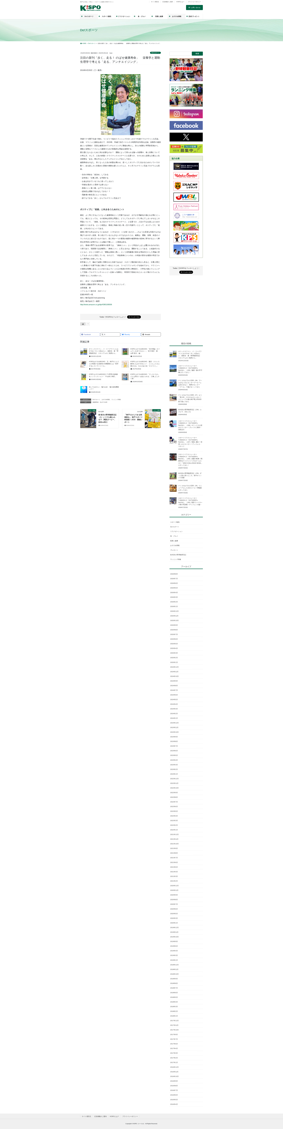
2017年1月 (174, 1062)
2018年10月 (174, 974)
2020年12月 (174, 886)
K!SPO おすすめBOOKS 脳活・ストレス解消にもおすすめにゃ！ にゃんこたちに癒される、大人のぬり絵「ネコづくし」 (145, 364)
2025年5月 (174, 644)
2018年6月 (174, 992)
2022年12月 (174, 779)
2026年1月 (174, 606)
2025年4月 (174, 648)
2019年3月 (174, 955)
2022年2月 (174, 825)
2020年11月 (174, 890)
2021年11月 (174, 839)
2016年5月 (174, 1099)
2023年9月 (174, 737)
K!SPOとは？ (180, 2)
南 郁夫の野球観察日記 (178, 555)
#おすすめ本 (103, 402)
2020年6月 (174, 909)
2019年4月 (174, 951)
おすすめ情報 (106, 399)
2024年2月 (174, 713)
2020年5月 (174, 913)
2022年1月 (174, 830)
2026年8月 (174, 574)
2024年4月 (174, 704)
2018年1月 (174, 1016)
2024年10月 (174, 676)
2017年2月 (174, 1058)
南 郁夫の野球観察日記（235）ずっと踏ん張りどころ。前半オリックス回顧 (190, 475)
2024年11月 (174, 672)
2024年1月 (174, 718)
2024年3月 (174, 709)
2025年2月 (174, 658)
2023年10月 (174, 732)
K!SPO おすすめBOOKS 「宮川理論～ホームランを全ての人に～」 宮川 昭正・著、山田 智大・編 (145, 351)
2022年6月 (174, 806)
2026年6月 (174, 583)
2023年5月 (174, 755)
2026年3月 (174, 597)
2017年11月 (174, 1025)
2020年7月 (174, 904)
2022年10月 (174, 788)
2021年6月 (174, 862)
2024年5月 (174, 699)
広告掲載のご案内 (167, 2)
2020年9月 (174, 895)
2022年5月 (174, 811)
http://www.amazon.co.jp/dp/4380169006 (96, 304)
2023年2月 (174, 769)
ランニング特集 (116, 399)
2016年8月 (174, 1086)
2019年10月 (174, 937)
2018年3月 (174, 1006)
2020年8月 (174, 899)
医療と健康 (174, 541)
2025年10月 (174, 620)
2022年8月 (174, 797)
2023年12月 (174, 723)
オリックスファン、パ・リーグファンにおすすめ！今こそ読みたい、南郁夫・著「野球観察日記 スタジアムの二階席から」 (103, 351)
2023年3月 (174, 765)
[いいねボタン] (83, 324)
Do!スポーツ (155, 53)
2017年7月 (174, 1039)
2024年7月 (174, 690)
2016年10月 (174, 1076)
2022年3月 (174, 820)
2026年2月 (174, 602)
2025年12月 (174, 611)
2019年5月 (174, 946)
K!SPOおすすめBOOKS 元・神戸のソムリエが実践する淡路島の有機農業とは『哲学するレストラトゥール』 (104, 364)
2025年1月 (174, 662)
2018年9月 (174, 979)
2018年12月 (174, 965)
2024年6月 (174, 695)
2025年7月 (174, 634)
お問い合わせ (195, 7)
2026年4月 (174, 592)
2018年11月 (174, 969)
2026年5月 (174, 588)
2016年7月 (174, 1090)
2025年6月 (174, 639)
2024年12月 (174, 667)
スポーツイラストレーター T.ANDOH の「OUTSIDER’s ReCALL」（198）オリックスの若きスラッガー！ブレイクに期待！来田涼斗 (190, 425)
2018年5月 (174, 997)
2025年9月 (174, 625)
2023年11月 (174, 727)
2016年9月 (174, 1081)
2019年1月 (174, 960)
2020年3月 (174, 918)
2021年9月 (174, 848)
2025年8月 (174, 630)
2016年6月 (174, 1095)
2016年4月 (174, 1104)
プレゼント (174, 550)
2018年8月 (174, 983)
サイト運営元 (155, 2)
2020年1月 (174, 923)
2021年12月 (174, 834)
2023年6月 (174, 751)
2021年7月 (174, 858)
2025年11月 (174, 616)
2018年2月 (174, 1011)
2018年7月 (174, 988)
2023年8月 (174, 741)
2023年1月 (174, 774)
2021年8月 (174, 853)
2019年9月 (174, 941)
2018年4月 (174, 1002)
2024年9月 (174, 681)
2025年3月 (174, 653)
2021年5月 (174, 867)
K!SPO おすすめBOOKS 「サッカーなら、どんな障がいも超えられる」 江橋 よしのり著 (145, 376)
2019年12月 (174, 927)
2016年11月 (174, 1072)
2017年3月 (174, 1053)
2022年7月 (174, 802)
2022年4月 (174, 816)
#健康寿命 (96, 402)
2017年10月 (174, 1030)
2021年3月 (174, 876)
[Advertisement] (186, 292)
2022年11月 (174, 783)
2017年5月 (174, 1044)
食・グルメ (174, 536)
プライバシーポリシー (194, 2)
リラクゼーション (176, 531)
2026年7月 (174, 578)
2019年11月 (174, 932)
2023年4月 (174, 760)
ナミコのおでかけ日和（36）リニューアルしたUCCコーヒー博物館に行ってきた (190, 488)
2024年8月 (174, 685)
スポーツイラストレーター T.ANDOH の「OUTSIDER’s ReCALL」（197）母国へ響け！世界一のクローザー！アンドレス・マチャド (190, 442)
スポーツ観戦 (175, 522)
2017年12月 (174, 1020)
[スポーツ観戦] (88, 417)
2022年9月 (174, 792)
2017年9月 (174, 1034)
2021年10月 (174, 844)
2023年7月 (174, 746)
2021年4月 (174, 872)
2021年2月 (174, 881)
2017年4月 (174, 1048)
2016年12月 (174, 1067)
